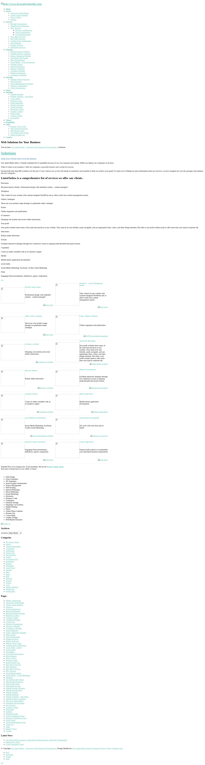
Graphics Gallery (16, 112)
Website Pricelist (12, 714)
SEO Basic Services (18, 37)
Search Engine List (17, 135)
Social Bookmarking (23, 35)
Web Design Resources (19, 129)
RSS (7, 752)
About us (9, 607)
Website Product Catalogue (20, 54)
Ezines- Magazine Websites (20, 56)
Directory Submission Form (16, 718)
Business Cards (16, 101)
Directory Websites (17, 69)
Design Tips (10, 553)
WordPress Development (19, 26)
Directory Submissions (23, 30)
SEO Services (15, 28)
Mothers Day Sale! (13, 742)
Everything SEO (12, 559)
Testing (8, 583)
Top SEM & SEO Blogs (19, 133)
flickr (8, 759)
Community (10, 549)
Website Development (18, 24)
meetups (9, 570)
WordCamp (10, 589)
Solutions (8, 153)
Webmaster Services (18, 47)
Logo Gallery (15, 99)
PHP (7, 576)
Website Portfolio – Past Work (21, 97)
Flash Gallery (15, 114)
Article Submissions (22, 32)
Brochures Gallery (17, 109)
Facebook (9, 755)
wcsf (7, 585)
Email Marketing (16, 103)
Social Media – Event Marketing (22, 62)
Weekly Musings (12, 587)
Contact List (10, 622)
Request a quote (12, 660)
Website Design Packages (20, 79)
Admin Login (118, 748)
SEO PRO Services (17, 39)
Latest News (10, 568)
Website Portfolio (16, 94)
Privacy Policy (15, 18)
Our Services (10, 705)
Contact (9, 731)
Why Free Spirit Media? (15, 701)
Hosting (9, 564)
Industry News (11, 729)
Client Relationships (13, 546)
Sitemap (13, 20)
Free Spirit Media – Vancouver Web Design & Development (34, 147)
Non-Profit (10, 710)
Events (8, 557)
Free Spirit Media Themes (82, 748)
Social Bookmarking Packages (21, 84)
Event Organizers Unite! (15, 744)
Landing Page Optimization (20, 41)
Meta (7, 572)
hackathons (10, 561)
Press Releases (15, 43)
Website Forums (16, 65)
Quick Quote (10, 720)
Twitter (8, 757)
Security (9, 581)
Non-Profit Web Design (19, 58)
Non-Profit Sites (16, 107)
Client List (10, 725)
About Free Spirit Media (19, 13)
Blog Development (17, 60)
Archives (4, 533)
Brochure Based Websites (20, 52)
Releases (9, 579)
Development (11, 555)
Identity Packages (17, 105)
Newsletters (14, 118)
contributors (10, 551)
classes (8, 544)
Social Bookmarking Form (16, 722)
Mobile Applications (18, 73)
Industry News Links (18, 126)
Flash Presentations (17, 67)
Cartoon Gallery (16, 116)
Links (8, 727)
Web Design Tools (17, 131)
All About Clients (12, 542)
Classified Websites (17, 71)
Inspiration (10, 566)
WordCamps (10, 591)
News (8, 574)
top (2, 280)
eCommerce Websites (18, 75)
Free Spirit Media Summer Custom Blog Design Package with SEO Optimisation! (36, 740)
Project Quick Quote (55, 467)
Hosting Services (16, 45)
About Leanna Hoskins (19, 15)
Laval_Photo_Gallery (14, 648)
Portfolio (9, 712)
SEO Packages (16, 82)
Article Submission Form (15, 716)
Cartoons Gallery (12, 618)
